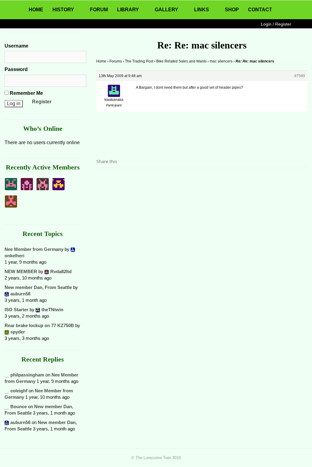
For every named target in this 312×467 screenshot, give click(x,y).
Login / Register (276, 24)
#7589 (299, 76)
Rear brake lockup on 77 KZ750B (39, 325)
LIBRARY (128, 9)
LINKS (201, 9)
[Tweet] (115, 178)
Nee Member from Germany (34, 249)
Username (16, 45)
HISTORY (63, 9)
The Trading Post (139, 61)
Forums (115, 61)
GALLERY (166, 9)
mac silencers (221, 61)
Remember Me (26, 93)
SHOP (232, 9)
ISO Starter (16, 309)
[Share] (102, 178)
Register (41, 101)
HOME (36, 9)
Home (101, 61)
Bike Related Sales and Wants (181, 61)
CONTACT (260, 9)
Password (16, 69)
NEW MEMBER (21, 271)
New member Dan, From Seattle (38, 287)
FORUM (99, 9)
